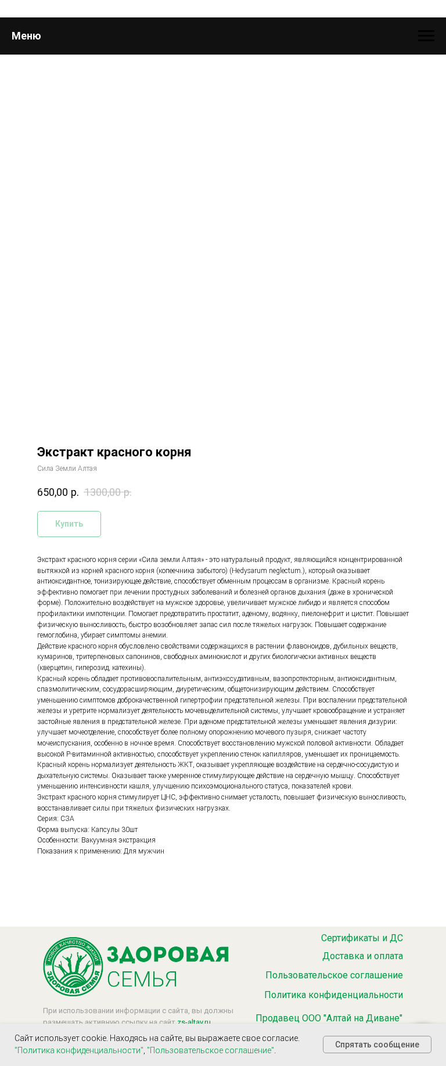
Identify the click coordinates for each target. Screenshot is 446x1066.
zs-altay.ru (194, 1022)
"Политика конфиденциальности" (79, 1050)
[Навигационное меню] (426, 36)
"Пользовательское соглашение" (210, 1050)
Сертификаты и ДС (362, 937)
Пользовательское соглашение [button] (334, 975)
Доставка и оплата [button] (362, 955)
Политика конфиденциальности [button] (333, 994)
